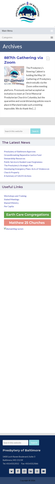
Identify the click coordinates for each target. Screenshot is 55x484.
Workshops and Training (15, 196)
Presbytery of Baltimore (27, 12)
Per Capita (9, 206)
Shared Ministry (11, 203)
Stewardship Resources (14, 158)
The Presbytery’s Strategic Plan (18, 165)
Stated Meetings (11, 199)
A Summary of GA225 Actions (17, 176)
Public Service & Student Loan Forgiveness (23, 162)
